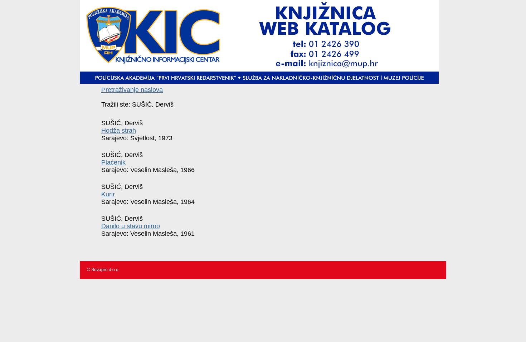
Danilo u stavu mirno (130, 226)
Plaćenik (113, 162)
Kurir (108, 194)
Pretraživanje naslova (132, 89)
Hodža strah (118, 130)
